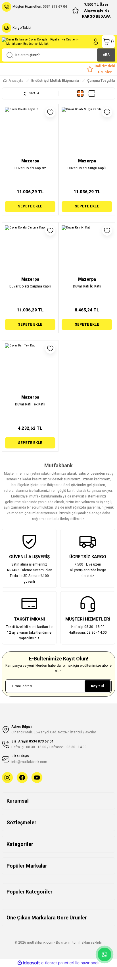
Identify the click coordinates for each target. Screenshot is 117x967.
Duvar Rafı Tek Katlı (30, 404)
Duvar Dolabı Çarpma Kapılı (30, 286)
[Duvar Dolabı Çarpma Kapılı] (30, 250)
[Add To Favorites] (50, 112)
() (112, 41)
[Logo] (45, 41)
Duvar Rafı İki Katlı (87, 286)
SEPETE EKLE (30, 206)
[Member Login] (95, 41)
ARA (106, 55)
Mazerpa (30, 161)
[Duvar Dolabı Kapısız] (30, 132)
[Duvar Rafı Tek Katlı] (30, 368)
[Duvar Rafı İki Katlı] (87, 250)
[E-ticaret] (57, 963)
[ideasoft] (28, 963)
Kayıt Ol (97, 686)
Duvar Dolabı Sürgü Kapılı (87, 168)
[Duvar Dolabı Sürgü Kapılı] (87, 132)
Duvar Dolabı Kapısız (30, 168)
